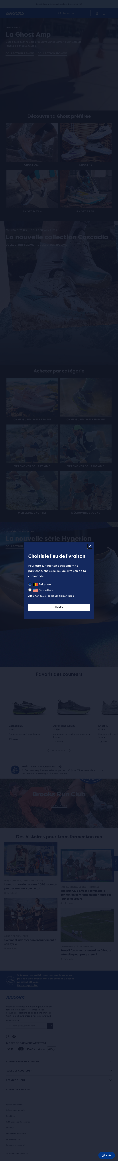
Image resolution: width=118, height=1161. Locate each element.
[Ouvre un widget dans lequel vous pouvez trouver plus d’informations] (106, 1155)
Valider (59, 607)
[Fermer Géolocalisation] (89, 546)
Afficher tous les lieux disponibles (51, 595)
